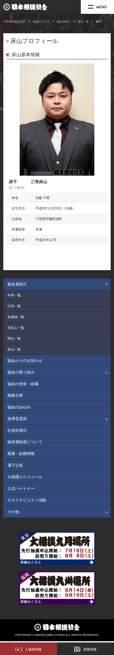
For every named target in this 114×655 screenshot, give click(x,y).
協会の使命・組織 (22, 384)
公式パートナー (21, 488)
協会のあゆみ (19, 407)
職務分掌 (15, 395)
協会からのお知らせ (24, 360)
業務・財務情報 (21, 453)
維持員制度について (24, 442)
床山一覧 (83, 21)
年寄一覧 (14, 295)
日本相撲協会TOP (14, 21)
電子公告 (15, 465)
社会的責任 (17, 430)
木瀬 (38, 229)
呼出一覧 (14, 339)
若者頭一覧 (15, 317)
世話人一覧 (15, 328)
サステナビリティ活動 (26, 500)
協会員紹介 (64, 21)
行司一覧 (14, 306)
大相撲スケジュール (24, 477)
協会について (41, 21)
